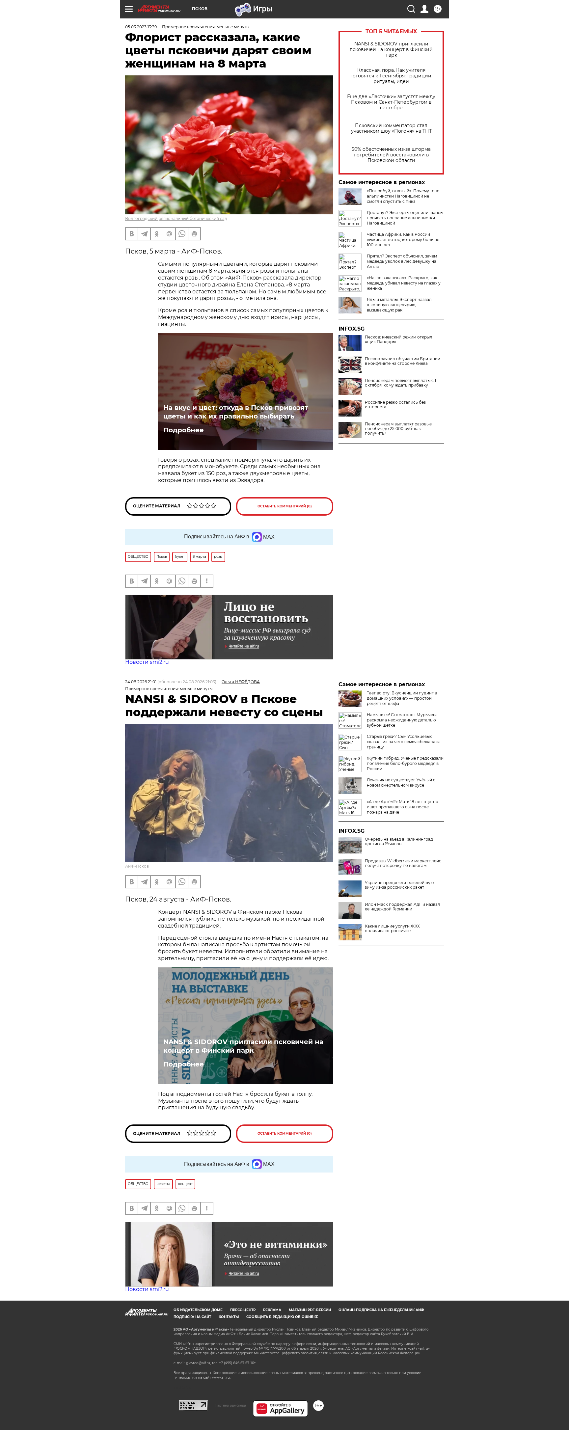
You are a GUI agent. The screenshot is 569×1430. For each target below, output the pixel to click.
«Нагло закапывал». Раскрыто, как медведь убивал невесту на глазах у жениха (404, 283)
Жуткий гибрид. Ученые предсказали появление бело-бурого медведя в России (405, 763)
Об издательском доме (198, 1310)
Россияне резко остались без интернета (395, 404)
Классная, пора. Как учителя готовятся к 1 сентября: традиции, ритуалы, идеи (391, 75)
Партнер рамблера (230, 1405)
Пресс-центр (243, 1310)
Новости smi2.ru (147, 662)
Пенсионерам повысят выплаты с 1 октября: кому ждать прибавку (400, 383)
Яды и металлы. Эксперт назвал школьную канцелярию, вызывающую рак (399, 304)
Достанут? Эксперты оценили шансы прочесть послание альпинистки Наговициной (405, 218)
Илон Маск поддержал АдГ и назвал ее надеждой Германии (402, 906)
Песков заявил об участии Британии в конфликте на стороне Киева (402, 361)
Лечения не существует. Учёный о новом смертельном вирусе (401, 782)
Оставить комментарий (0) (284, 506)
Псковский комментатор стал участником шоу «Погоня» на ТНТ (391, 128)
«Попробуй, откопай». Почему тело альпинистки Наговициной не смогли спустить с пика (403, 196)
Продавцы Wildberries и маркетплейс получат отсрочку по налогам (403, 863)
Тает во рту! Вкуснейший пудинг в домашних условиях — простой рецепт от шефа (402, 698)
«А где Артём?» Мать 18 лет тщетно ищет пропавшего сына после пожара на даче (402, 807)
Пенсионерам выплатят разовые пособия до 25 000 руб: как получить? (398, 429)
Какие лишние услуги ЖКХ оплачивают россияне (392, 928)
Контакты (229, 1317)
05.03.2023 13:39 (141, 26)
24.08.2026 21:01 (140, 681)
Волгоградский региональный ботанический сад (176, 218)
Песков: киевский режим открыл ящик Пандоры (398, 339)
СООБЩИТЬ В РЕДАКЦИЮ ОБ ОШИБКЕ (282, 1317)
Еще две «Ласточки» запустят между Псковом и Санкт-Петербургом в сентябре (391, 102)
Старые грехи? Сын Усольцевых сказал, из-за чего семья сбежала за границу (404, 741)
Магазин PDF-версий (310, 1310)
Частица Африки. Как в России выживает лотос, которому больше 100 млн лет (403, 239)
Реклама (272, 1310)
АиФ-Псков (137, 866)
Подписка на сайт (192, 1317)
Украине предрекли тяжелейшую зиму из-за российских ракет (399, 885)
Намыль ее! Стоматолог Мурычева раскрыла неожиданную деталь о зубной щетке (402, 720)
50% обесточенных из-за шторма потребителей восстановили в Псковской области (391, 155)
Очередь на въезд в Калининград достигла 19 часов (399, 841)
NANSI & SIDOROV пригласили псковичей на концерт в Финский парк (391, 49)
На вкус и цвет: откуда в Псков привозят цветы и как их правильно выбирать (235, 412)
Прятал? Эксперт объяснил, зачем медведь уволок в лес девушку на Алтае (402, 261)
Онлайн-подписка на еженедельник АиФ (381, 1310)
